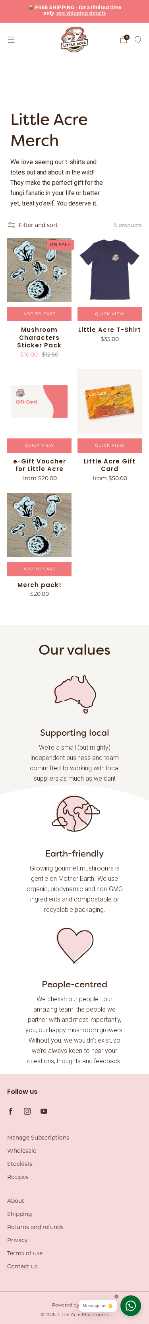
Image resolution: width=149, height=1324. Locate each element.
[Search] (138, 39)
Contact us (22, 1266)
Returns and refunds (35, 1227)
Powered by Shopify (74, 1305)
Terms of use (25, 1253)
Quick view (109, 314)
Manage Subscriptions (38, 1137)
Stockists (20, 1163)
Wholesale (21, 1150)
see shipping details (81, 13)
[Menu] (11, 40)
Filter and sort (38, 225)
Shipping (19, 1213)
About (15, 1200)
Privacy (17, 1240)
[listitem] (74, 11)
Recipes (18, 1177)
